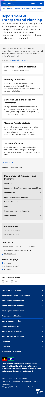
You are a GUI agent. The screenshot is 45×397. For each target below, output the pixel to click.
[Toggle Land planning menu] (40, 192)
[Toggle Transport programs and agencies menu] (40, 211)
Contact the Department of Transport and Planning (23, 9)
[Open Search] (41, 3)
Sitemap (36, 381)
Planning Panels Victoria (17, 123)
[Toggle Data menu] (40, 206)
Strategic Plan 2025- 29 (18, 60)
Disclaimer (13, 378)
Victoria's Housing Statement (20, 66)
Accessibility (26, 381)
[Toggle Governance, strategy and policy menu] (40, 197)
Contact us (6, 384)
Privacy (4, 378)
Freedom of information (11, 381)
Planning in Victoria (14, 79)
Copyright (23, 378)
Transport (7, 162)
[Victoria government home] (39, 391)
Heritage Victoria (13, 143)
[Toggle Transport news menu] (40, 215)
